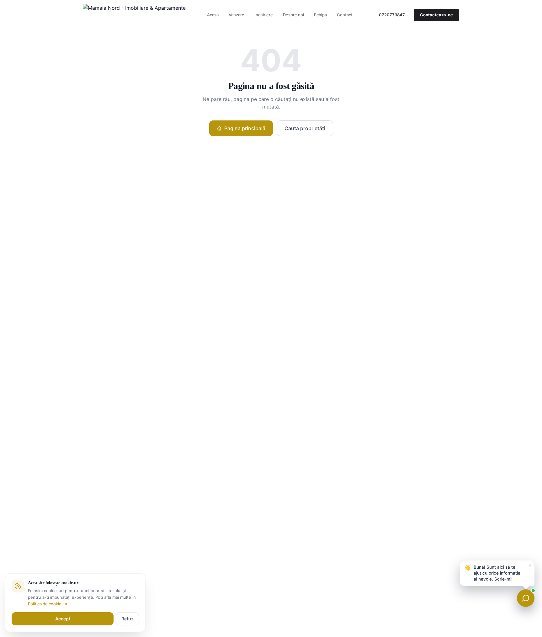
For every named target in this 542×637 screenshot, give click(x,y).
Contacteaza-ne (436, 14)
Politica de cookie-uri (48, 603)
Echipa (320, 14)
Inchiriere (263, 14)
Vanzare (236, 14)
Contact (345, 14)
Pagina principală (244, 128)
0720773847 (392, 14)
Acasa (213, 14)
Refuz (127, 618)
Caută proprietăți (304, 128)
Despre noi (293, 14)
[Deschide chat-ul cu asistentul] (525, 598)
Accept (62, 618)
